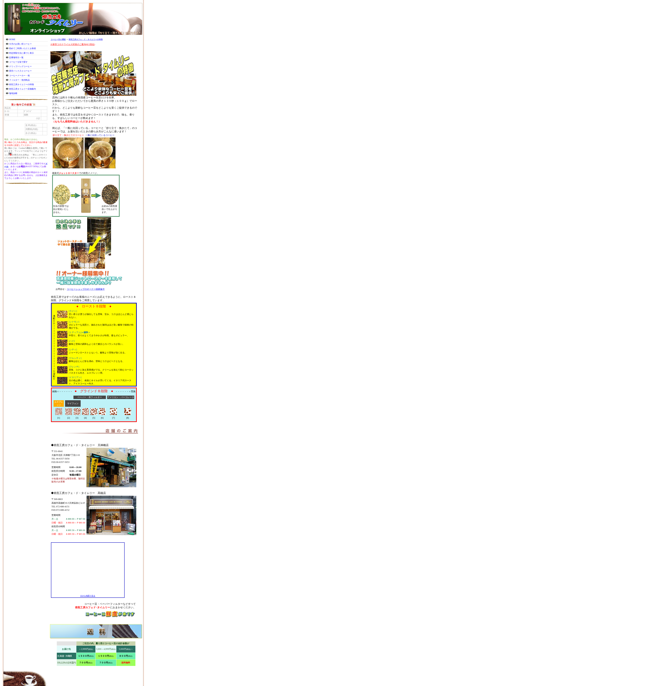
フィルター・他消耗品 (19, 80)
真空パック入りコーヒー (20, 71)
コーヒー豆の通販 (58, 39)
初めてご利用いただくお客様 (22, 48)
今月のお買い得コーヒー (20, 44)
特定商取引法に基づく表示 (21, 53)
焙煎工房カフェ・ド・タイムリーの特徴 (86, 39)
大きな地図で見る (87, 596)
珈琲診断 (13, 93)
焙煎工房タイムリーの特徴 (21, 84)
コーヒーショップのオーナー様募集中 (86, 289)
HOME (12, 39)
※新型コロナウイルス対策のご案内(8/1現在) (72, 44)
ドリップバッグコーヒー (20, 66)
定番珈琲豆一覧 (16, 57)
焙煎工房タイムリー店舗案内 (22, 89)
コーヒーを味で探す (18, 62)
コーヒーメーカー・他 (19, 75)
